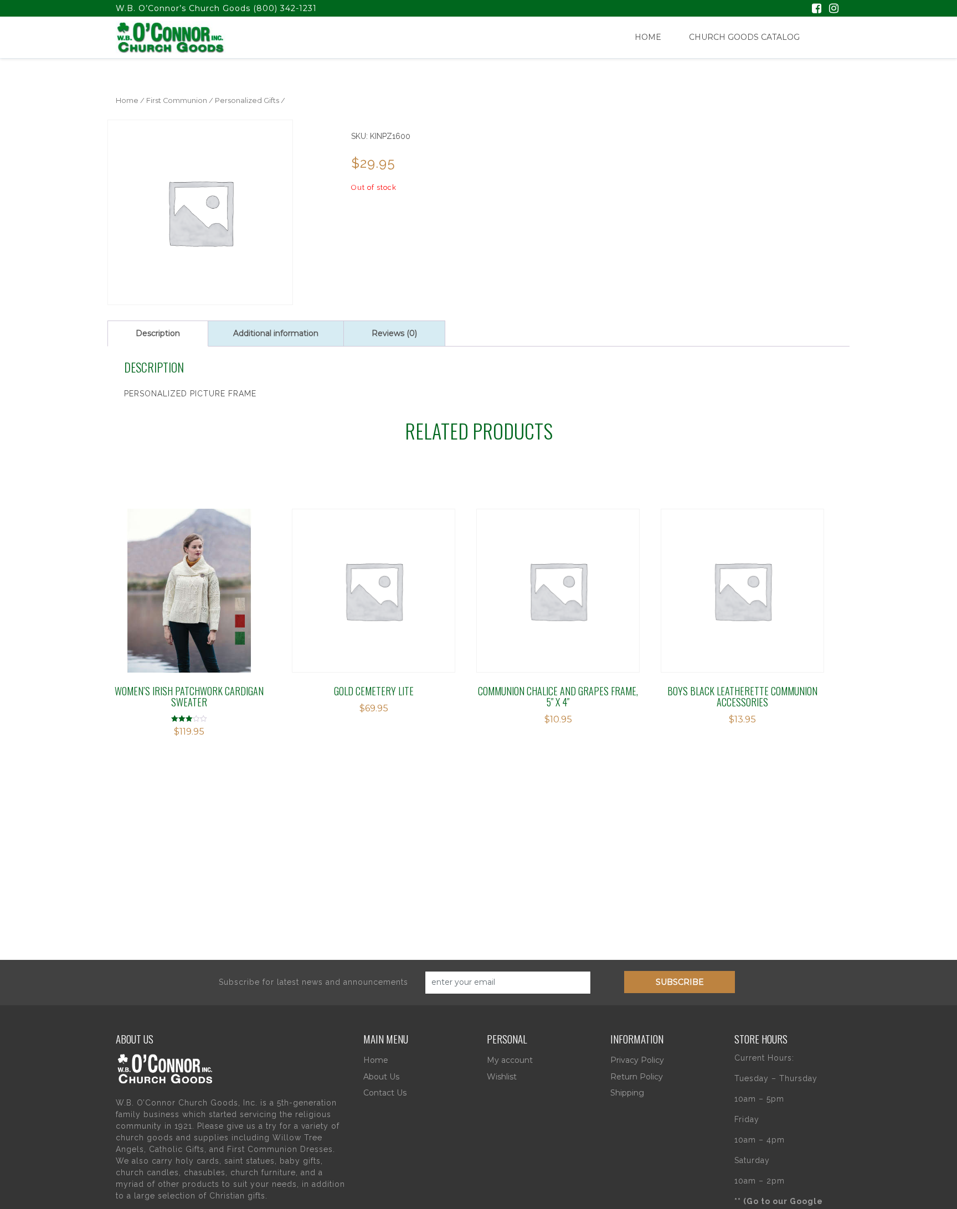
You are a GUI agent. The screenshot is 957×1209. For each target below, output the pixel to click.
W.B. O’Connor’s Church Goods (183, 8)
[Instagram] (833, 9)
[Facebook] (816, 9)
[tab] (157, 334)
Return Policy (636, 1077)
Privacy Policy (637, 1060)
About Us (381, 1077)
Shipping (627, 1093)
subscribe (680, 982)
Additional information (275, 333)
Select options (164, 577)
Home (648, 37)
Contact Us (385, 1093)
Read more (342, 577)
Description (158, 333)
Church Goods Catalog (744, 37)
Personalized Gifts (247, 100)
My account (510, 1060)
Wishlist (502, 1077)
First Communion (176, 100)
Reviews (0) (394, 333)
